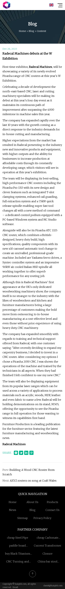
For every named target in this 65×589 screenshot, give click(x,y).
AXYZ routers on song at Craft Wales (33, 480)
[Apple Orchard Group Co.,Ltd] (6, 5)
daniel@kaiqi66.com (52, 585)
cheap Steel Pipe (17, 537)
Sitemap (22, 518)
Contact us (53, 510)
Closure (47, 553)
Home (22, 31)
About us (32, 502)
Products (52, 502)
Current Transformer (47, 545)
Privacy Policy (42, 518)
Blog (31, 31)
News (12, 510)
